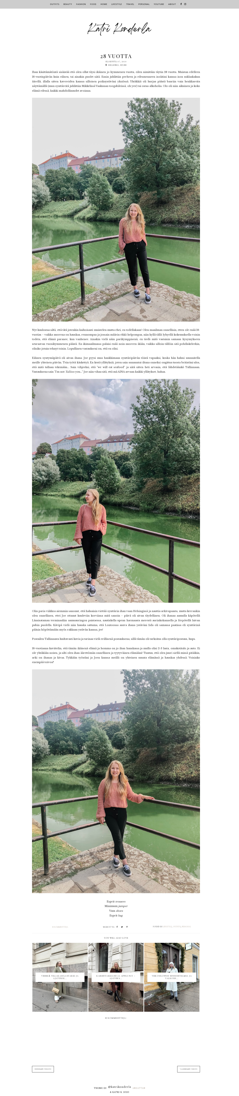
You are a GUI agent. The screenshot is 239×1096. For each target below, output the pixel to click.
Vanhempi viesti (188, 1069)
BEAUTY (68, 4)
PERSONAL (144, 4)
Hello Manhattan (132, 1088)
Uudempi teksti (43, 1069)
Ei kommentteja (60, 927)
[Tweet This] (122, 927)
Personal (186, 927)
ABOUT (172, 4)
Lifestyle (167, 927)
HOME (104, 4)
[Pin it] (127, 927)
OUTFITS (54, 4)
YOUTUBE (159, 4)
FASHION (81, 4)
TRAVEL (130, 4)
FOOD (93, 4)
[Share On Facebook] (117, 927)
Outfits (177, 927)
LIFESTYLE (116, 4)
